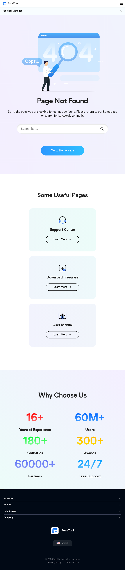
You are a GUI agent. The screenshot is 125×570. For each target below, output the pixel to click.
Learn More (60, 239)
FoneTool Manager (12, 11)
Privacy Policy (54, 562)
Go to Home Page (62, 150)
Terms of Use (72, 562)
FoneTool (12, 3)
